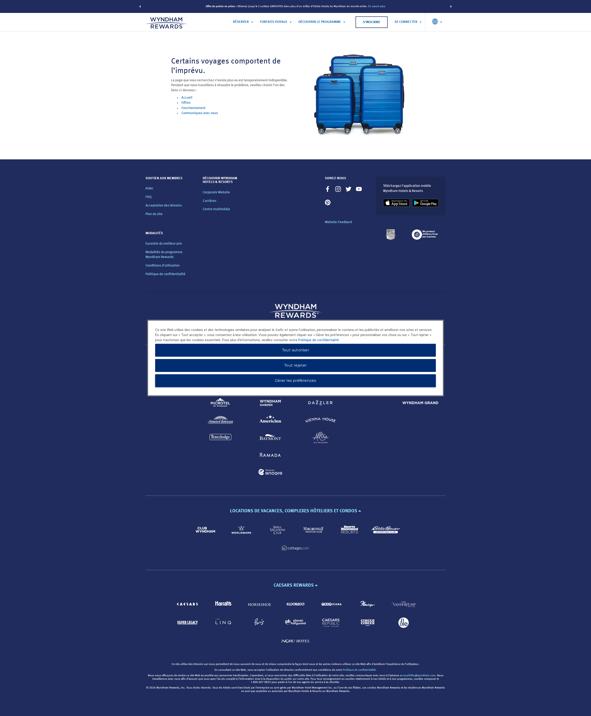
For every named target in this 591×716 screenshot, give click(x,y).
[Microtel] (220, 403)
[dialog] (295, 358)
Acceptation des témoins (163, 205)
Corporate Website (216, 192)
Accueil (186, 98)
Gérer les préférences (295, 381)
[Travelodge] (220, 438)
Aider (149, 188)
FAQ (148, 197)
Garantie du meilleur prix (163, 244)
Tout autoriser (295, 350)
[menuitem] (243, 22)
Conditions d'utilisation (162, 265)
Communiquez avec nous (199, 113)
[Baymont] (270, 438)
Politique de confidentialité (165, 274)
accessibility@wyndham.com (417, 675)
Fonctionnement (193, 108)
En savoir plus (376, 6)
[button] (140, 6)
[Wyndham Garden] (270, 403)
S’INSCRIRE (371, 22)
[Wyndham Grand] (420, 403)
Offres (185, 103)
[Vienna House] (320, 421)
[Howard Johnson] (220, 421)
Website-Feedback (338, 222)
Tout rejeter (295, 365)
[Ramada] (270, 455)
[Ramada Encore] (270, 473)
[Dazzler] (320, 403)
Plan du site (154, 214)
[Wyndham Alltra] (320, 438)
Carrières (209, 201)
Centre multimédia (216, 209)
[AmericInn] (270, 421)
